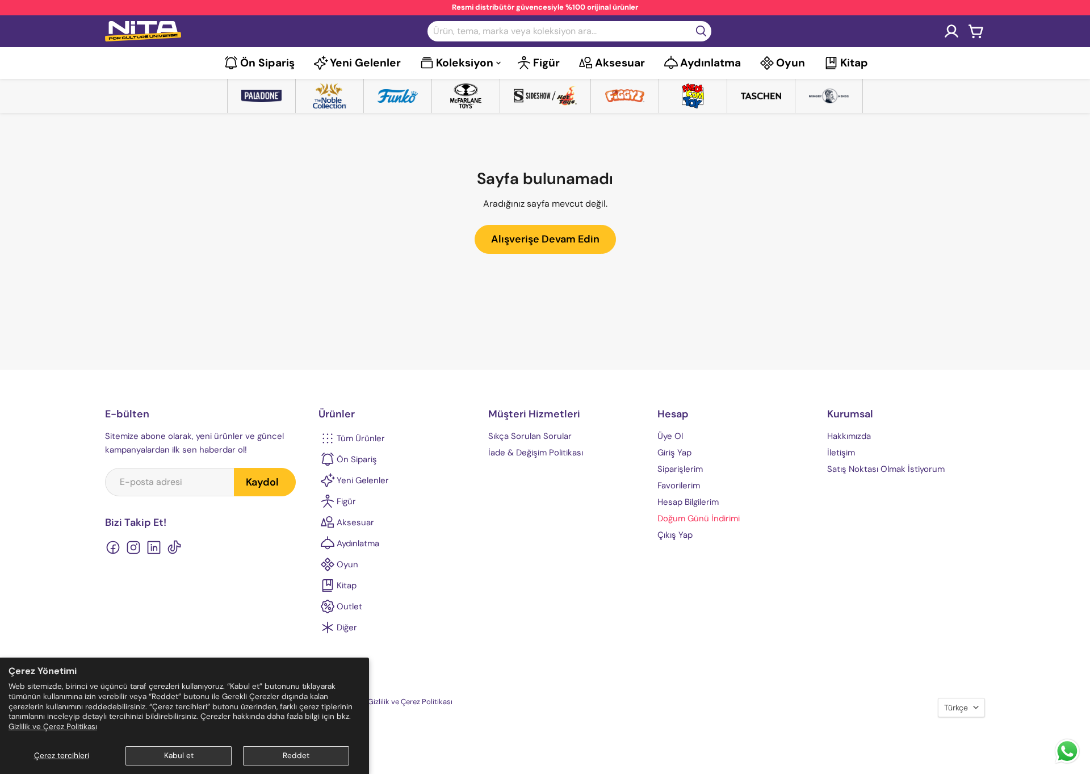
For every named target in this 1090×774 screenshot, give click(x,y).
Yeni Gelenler (365, 63)
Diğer (347, 627)
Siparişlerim (680, 469)
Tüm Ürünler (361, 438)
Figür (546, 63)
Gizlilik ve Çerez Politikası (53, 726)
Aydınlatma (710, 63)
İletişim (841, 452)
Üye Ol (670, 436)
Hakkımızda (849, 436)
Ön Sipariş (267, 63)
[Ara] (701, 31)
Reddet (296, 755)
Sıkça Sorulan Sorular (530, 436)
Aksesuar (620, 63)
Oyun (790, 63)
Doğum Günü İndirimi (698, 518)
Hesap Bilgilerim (688, 502)
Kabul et (179, 755)
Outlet (349, 606)
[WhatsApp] (1067, 762)
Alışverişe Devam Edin (545, 239)
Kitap (854, 63)
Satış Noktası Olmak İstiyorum (886, 469)
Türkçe (956, 707)
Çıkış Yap (675, 535)
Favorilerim (678, 485)
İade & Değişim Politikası (535, 452)
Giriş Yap (674, 452)
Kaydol (262, 482)
